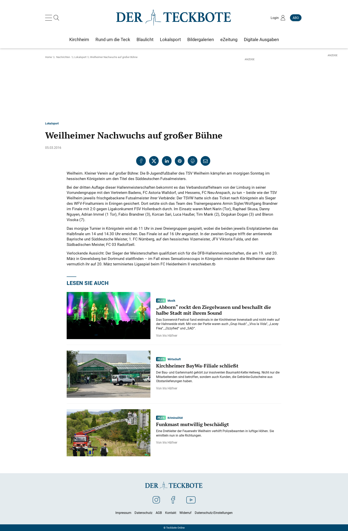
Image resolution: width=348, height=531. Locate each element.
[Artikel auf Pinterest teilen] (179, 161)
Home (48, 57)
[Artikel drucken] (192, 161)
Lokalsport (80, 57)
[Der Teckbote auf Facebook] (173, 499)
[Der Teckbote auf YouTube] (191, 499)
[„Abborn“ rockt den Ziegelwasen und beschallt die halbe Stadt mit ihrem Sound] (108, 315)
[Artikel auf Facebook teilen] (141, 161)
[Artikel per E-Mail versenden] (205, 161)
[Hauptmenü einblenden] (49, 18)
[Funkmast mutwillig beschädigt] (108, 432)
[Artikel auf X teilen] (154, 161)
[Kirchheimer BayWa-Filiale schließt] (108, 374)
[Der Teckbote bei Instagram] (156, 499)
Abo (296, 18)
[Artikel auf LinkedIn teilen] (167, 161)
